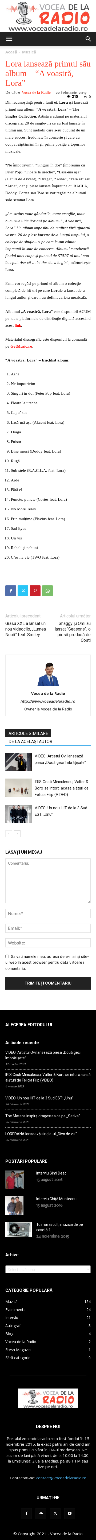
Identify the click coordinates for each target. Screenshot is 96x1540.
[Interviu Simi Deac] (14, 1179)
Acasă (11, 52)
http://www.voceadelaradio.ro (48, 701)
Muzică (29, 52)
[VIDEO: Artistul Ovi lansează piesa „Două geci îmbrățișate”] (18, 762)
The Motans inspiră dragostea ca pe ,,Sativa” (42, 1116)
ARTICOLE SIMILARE (28, 733)
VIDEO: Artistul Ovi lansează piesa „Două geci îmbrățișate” (43, 1055)
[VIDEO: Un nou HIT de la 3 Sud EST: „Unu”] (18, 814)
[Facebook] (10, 590)
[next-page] (17, 833)
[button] (9, 39)
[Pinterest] (35, 590)
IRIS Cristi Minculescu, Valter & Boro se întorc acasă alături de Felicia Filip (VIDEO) (62, 788)
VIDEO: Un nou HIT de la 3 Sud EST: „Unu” (39, 1098)
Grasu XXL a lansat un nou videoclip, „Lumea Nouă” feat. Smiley (25, 629)
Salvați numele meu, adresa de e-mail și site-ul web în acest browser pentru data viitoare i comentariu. (47, 962)
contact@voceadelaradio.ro (61, 1477)
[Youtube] (69, 1513)
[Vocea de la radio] (48, 16)
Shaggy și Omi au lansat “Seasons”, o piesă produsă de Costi (73, 632)
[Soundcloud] (40, 1513)
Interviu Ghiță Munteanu (56, 1199)
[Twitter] (23, 590)
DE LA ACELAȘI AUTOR (30, 741)
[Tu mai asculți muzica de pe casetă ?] (18, 1229)
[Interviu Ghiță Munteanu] (14, 1205)
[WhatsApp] (47, 590)
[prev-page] (8, 833)
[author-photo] (48, 686)
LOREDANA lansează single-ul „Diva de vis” (41, 1134)
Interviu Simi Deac (51, 1173)
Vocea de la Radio (36, 93)
